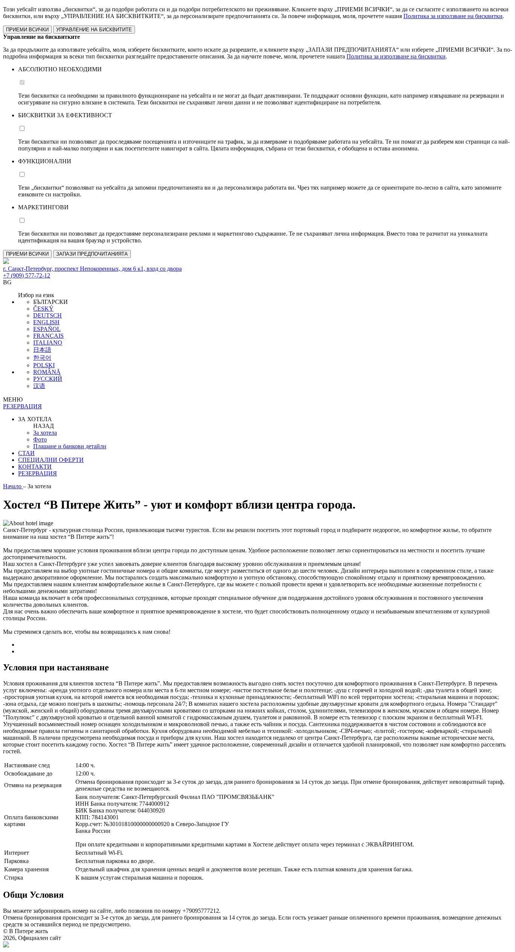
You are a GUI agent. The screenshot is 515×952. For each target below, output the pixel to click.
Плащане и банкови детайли (69, 446)
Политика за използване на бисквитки (453, 16)
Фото (40, 439)
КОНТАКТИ (35, 466)
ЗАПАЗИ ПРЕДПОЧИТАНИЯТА (92, 254)
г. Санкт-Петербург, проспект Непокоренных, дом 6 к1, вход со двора (92, 268)
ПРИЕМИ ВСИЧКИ (27, 29)
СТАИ (26, 453)
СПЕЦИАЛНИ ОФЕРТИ (51, 460)
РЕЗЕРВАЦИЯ (37, 473)
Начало (13, 486)
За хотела (45, 432)
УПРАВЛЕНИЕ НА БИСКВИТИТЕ (94, 29)
